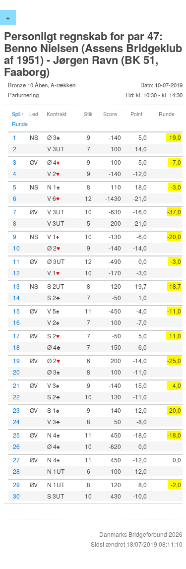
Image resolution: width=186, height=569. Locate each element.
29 (16, 484)
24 (16, 421)
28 (16, 471)
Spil (16, 114)
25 (16, 435)
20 (16, 372)
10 (16, 248)
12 (16, 272)
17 (16, 335)
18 (16, 347)
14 (16, 297)
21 (16, 385)
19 (16, 360)
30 (16, 496)
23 (16, 410)
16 (16, 322)
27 (16, 459)
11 (16, 261)
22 (16, 396)
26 (16, 446)
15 (16, 311)
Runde (20, 123)
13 (16, 286)
